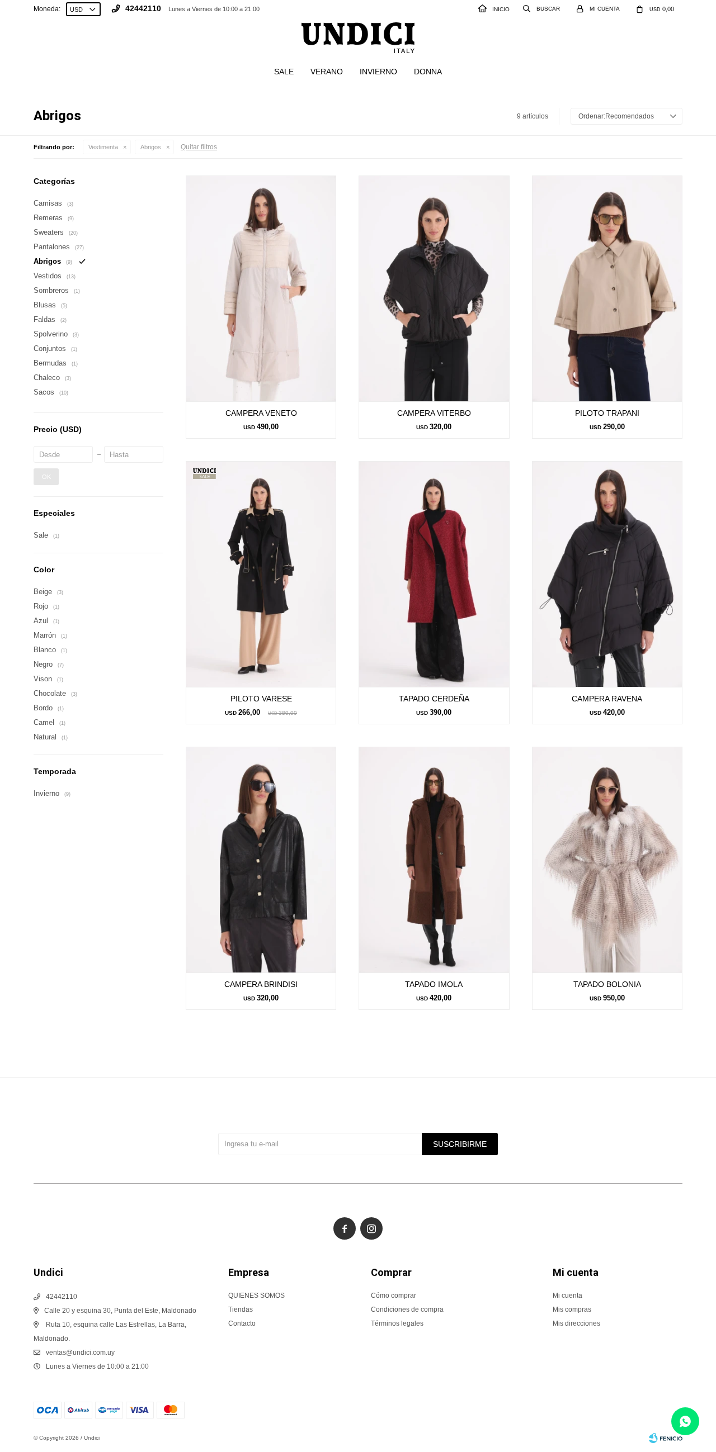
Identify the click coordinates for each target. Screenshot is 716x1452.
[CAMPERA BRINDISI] (261, 859)
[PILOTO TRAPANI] (607, 288)
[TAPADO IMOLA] (434, 859)
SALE (284, 71)
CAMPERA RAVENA (607, 698)
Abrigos (150, 147)
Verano (326, 71)
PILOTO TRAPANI (607, 413)
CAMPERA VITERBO (434, 413)
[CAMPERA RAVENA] (607, 574)
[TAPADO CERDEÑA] (434, 574)
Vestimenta (103, 147)
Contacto (242, 1323)
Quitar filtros (199, 147)
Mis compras (572, 1309)
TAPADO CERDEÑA (434, 698)
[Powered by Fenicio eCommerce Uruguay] (665, 1438)
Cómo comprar (393, 1295)
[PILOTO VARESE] (261, 574)
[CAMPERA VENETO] (261, 288)
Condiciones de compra (407, 1309)
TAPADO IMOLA (434, 984)
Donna (428, 71)
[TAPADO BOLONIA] (607, 859)
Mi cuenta (567, 1295)
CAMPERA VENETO (261, 413)
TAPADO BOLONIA (607, 984)
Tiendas (240, 1309)
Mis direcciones (576, 1323)
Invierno (378, 71)
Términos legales (397, 1323)
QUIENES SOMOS (256, 1295)
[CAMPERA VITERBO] (434, 288)
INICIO (501, 9)
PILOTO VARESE (261, 698)
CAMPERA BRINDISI (261, 984)
